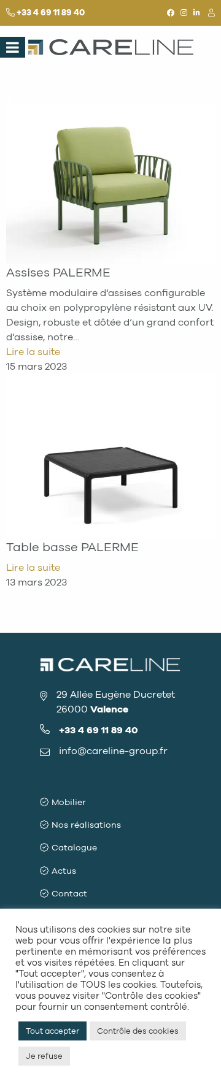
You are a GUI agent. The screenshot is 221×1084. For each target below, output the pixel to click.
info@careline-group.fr (113, 751)
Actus (64, 871)
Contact (69, 893)
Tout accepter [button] (52, 1031)
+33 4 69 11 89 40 (51, 12)
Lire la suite (33, 351)
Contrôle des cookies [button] (138, 1031)
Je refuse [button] (44, 1056)
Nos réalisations (86, 825)
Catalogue (74, 847)
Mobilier (69, 802)
